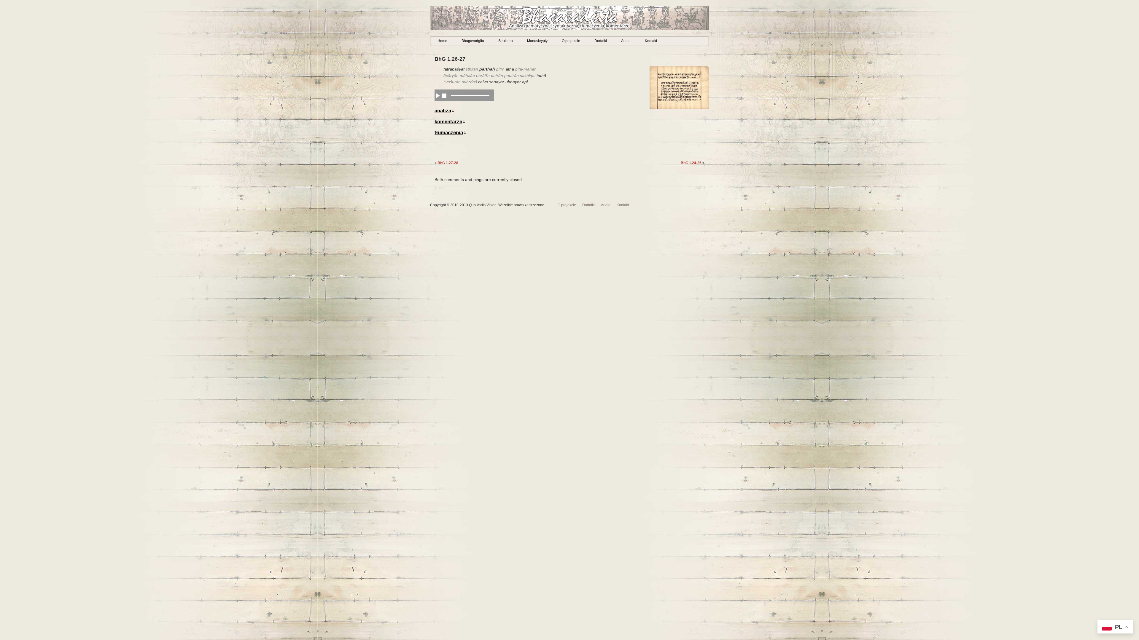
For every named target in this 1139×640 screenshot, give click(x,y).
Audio (626, 41)
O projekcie (571, 41)
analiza (443, 110)
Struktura (505, 41)
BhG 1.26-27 (450, 59)
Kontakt (651, 41)
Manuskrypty (537, 41)
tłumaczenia (449, 132)
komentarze (448, 121)
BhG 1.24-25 (691, 163)
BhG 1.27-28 (448, 163)
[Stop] (444, 95)
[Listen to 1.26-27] (438, 95)
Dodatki (600, 41)
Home (442, 41)
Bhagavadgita (473, 41)
